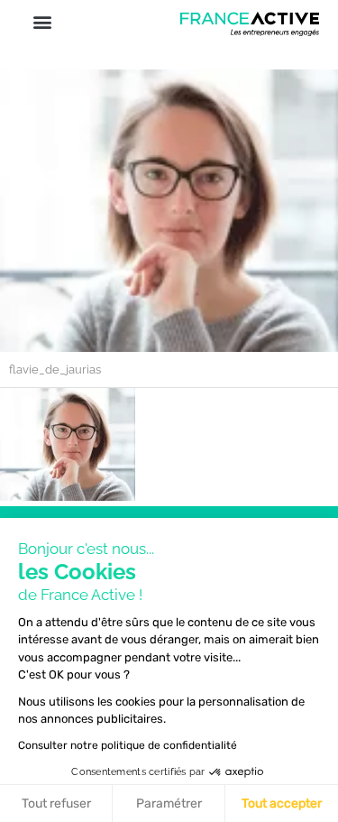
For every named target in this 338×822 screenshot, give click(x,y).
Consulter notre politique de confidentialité (127, 745)
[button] (42, 21)
